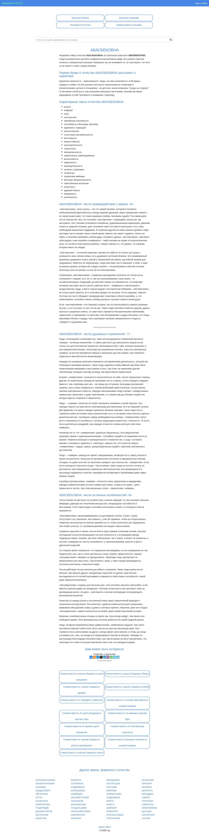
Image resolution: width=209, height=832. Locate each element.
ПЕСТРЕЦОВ (113, 783)
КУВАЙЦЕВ (76, 793)
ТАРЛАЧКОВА (113, 818)
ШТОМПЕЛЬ (77, 783)
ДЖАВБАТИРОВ (44, 811)
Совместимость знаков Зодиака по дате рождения (81, 676)
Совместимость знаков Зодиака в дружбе (81, 689)
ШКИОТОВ (41, 818)
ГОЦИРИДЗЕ (42, 807)
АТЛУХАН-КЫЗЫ (114, 814)
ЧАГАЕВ (146, 818)
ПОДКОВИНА (113, 797)
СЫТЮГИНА (148, 814)
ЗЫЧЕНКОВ (42, 800)
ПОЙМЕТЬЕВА (113, 793)
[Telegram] (118, 657)
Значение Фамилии (129, 17)
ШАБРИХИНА (78, 814)
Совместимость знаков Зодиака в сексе (81, 752)
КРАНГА (110, 804)
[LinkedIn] (104, 657)
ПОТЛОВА (111, 786)
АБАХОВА (41, 786)
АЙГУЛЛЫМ (42, 793)
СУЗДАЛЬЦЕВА (79, 807)
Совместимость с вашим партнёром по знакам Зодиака (127, 703)
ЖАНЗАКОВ (77, 800)
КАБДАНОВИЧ (43, 790)
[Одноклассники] (94, 657)
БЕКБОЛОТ (112, 811)
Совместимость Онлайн (129, 25)
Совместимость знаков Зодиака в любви (127, 686)
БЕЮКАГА (76, 779)
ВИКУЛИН (76, 818)
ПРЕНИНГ (147, 783)
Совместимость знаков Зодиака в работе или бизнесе (81, 742)
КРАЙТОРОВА (43, 804)
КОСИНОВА (148, 779)
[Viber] (107, 657)
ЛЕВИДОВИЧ (113, 779)
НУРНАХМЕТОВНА (80, 811)
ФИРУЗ (110, 800)
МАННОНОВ (42, 814)
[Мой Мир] (97, 657)
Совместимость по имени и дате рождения (81, 729)
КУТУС (39, 797)
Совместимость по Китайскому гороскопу (127, 729)
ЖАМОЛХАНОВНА (45, 783)
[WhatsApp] (111, 657)
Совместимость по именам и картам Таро (127, 716)
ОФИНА (146, 797)
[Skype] (114, 657)
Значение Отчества (80, 25)
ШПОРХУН (147, 790)
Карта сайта (201, 3)
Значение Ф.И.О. (12, 3)
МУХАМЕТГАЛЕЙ (80, 797)
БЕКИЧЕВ (111, 790)
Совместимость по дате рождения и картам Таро (81, 716)
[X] (101, 657)
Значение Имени (80, 17)
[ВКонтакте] (91, 657)
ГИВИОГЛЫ (148, 804)
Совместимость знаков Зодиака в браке (127, 673)
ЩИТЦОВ (146, 811)
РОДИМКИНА (78, 786)
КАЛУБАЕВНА (78, 790)
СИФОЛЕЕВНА (149, 807)
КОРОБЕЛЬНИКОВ (45, 779)
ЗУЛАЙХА (147, 786)
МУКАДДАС (148, 793)
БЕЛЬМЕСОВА (78, 804)
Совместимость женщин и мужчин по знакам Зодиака (127, 742)
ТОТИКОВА (147, 800)
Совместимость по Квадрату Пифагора (81, 700)
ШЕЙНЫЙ (111, 807)
